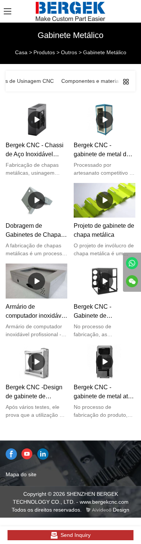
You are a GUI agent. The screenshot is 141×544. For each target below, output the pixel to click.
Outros (69, 52)
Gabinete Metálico (104, 52)
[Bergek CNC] (132, 263)
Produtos (44, 52)
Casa (21, 52)
